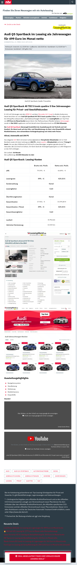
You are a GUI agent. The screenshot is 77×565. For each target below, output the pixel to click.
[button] (8, 2)
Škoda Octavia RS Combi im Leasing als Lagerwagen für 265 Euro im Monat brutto (35, 541)
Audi (7, 471)
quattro (43, 142)
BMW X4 (29, 114)
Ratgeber (63, 18)
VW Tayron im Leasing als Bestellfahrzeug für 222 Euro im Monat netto (30, 538)
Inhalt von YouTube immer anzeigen (39, 449)
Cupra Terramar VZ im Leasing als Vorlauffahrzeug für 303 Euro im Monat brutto (34, 534)
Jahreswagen (64, 121)
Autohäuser (53, 18)
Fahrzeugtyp (9, 18)
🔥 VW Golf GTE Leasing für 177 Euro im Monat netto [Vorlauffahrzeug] (30, 531)
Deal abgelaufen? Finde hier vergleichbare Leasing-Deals (38, 557)
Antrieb (44, 18)
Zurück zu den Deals (13, 24)
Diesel (55, 471)
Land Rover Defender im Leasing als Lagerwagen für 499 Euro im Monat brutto (33, 528)
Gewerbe (46, 476)
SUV (15, 140)
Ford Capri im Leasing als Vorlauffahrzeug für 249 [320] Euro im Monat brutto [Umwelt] (37, 545)
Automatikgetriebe (41, 471)
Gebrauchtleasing (13, 476)
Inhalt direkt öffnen (63, 427)
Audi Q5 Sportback (13, 127)
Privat (19, 481)
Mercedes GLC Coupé (45, 114)
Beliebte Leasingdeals (31, 18)
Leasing (9, 481)
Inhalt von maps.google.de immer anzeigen (38, 416)
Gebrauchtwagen (32, 476)
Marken (18, 18)
